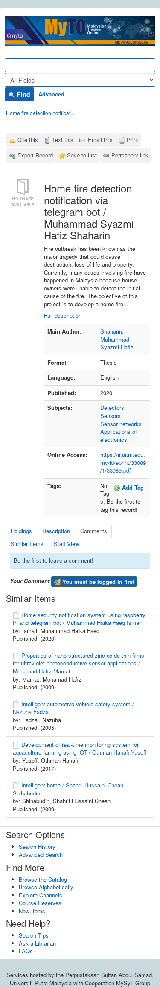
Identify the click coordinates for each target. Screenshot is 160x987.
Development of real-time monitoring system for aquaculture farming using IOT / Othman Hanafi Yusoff (79, 748)
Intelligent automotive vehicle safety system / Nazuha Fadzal (73, 708)
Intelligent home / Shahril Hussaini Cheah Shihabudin (68, 789)
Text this (62, 140)
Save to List (82, 155)
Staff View (66, 544)
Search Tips (34, 935)
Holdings (21, 531)
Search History (37, 846)
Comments (93, 531)
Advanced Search (41, 855)
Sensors (110, 416)
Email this (100, 140)
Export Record (35, 155)
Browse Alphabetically (46, 887)
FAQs (26, 951)
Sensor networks (121, 424)
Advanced (51, 94)
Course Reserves (40, 903)
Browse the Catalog (43, 879)
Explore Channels (40, 895)
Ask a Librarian (37, 943)
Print (132, 140)
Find (22, 94)
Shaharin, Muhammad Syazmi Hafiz (117, 339)
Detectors (112, 408)
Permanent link (129, 155)
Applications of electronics (118, 435)
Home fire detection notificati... (41, 112)
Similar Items (27, 544)
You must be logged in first (97, 582)
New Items (32, 911)
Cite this (27, 140)
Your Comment (29, 581)
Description (56, 531)
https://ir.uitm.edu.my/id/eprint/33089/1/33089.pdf (123, 462)
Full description (62, 315)
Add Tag (132, 487)
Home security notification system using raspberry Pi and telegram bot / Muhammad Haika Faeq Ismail (79, 619)
